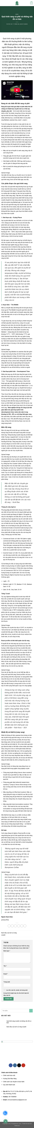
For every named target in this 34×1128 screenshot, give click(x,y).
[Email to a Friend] (18, 925)
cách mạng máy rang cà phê (18, 819)
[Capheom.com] (17, 3)
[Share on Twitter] (15, 925)
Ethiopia (10, 47)
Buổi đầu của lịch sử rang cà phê (16, 1027)
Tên (5, 966)
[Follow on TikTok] (19, 1065)
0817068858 (12, 1097)
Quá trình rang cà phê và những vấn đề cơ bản (19, 1022)
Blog (17, 14)
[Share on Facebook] (12, 925)
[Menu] (2, 3)
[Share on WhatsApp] (9, 925)
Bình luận (6, 951)
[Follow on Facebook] (11, 1065)
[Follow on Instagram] (15, 1065)
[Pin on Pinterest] (21, 925)
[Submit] (31, 1010)
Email (5, 974)
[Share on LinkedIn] (24, 925)
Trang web (6, 982)
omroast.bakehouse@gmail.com (17, 1100)
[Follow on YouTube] (23, 1065)
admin (26, 24)
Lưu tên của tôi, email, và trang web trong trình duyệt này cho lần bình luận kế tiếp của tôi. (16, 992)
